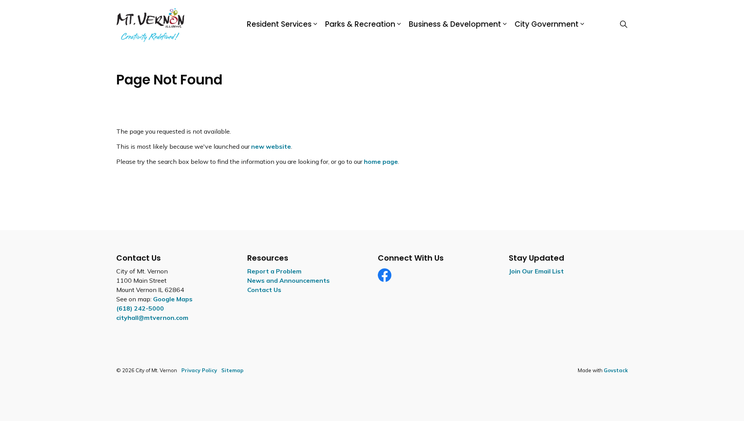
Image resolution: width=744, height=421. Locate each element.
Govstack (616, 370)
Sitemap (232, 370)
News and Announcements (288, 280)
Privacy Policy (199, 370)
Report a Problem (274, 271)
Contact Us (264, 290)
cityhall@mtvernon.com (152, 317)
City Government (547, 24)
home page (381, 161)
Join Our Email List (536, 271)
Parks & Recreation (360, 24)
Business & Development (455, 24)
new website (271, 146)
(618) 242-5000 (140, 308)
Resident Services (279, 24)
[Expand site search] (623, 24)
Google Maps (173, 299)
